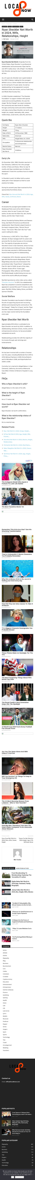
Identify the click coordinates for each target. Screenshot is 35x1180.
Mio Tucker (6, 39)
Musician (5, 1019)
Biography (9, 24)
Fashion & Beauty (8, 990)
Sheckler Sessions (8, 282)
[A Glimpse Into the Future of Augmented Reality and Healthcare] (6, 922)
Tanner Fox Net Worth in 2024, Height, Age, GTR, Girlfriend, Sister (26, 840)
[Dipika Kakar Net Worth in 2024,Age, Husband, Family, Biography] (6, 883)
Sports (21, 26)
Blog (4, 961)
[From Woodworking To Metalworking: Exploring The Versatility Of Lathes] (6, 875)
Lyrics (4, 1013)
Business (5, 963)
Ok (12, 1177)
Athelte (15, 24)
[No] (33, 1174)
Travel (5, 1042)
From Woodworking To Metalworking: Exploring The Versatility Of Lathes (21, 875)
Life (4, 1008)
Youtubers (6, 1050)
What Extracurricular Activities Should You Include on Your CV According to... (21, 1131)
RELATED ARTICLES (8, 868)
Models (5, 1016)
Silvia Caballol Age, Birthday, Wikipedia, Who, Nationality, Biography (20, 1122)
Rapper (5, 1024)
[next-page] (6, 898)
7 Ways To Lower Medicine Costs (22, 928)
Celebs (5, 971)
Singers (5, 1029)
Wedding (5, 1048)
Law (4, 1005)
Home (3, 24)
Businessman (7, 966)
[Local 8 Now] (17, 8)
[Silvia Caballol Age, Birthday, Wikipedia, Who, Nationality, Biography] (6, 1123)
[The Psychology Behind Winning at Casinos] (6, 939)
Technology (6, 1037)
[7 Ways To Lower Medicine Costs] (6, 931)
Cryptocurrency (7, 979)
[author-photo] (17, 857)
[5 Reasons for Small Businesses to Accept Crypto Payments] (6, 914)
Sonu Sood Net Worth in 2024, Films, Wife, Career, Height (9, 840)
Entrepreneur (15, 26)
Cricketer (5, 976)
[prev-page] (3, 898)
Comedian (6, 974)
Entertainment (7, 984)
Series (5, 1027)
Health (5, 1000)
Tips (4, 1040)
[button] (3, 19)
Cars (4, 968)
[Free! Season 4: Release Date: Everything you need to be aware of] (6, 1115)
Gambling (6, 995)
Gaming (5, 997)
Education (6, 982)
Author (5, 955)
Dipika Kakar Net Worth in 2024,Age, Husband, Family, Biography (21, 883)
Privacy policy (19, 1177)
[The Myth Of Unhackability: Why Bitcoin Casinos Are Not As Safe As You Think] (6, 905)
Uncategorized (7, 1045)
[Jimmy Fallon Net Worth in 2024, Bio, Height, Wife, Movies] (6, 892)
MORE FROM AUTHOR (22, 868)
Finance (5, 992)
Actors (5, 950)
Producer (5, 1021)
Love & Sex (6, 1011)
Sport (4, 1032)
